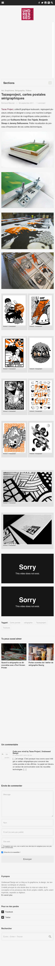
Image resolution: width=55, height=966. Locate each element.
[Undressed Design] (27, 14)
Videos (28, 90)
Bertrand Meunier (8, 103)
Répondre (7, 756)
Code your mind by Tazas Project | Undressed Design (32, 752)
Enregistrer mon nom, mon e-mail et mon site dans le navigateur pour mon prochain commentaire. (26, 846)
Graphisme (9, 90)
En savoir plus (6, 895)
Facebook (7, 911)
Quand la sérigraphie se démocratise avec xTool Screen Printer (13, 665)
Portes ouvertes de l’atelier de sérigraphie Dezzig (41, 663)
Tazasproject (41, 622)
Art (2, 90)
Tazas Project (7, 109)
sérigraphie (28, 622)
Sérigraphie (20, 90)
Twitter (6, 917)
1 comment (41, 103)
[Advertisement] (27, 50)
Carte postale (15, 622)
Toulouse (6, 627)
